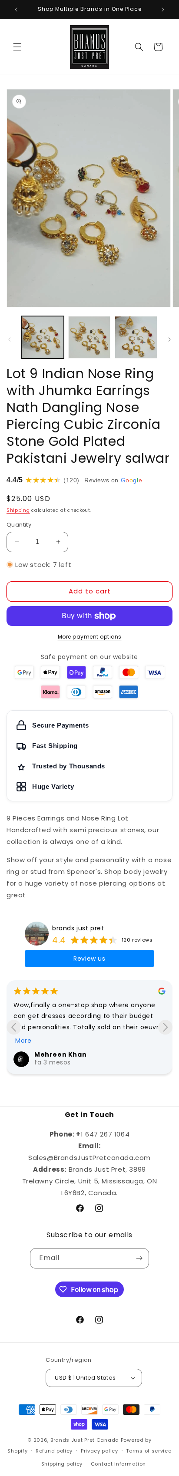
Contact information (118, 1463)
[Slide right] (169, 339)
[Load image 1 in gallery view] (42, 337)
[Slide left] (9, 339)
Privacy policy (99, 1450)
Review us (89, 958)
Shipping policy (62, 1463)
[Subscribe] (139, 1258)
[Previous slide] (14, 1027)
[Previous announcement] (16, 9)
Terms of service (148, 1450)
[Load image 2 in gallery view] (89, 337)
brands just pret (78, 928)
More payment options (90, 636)
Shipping (18, 510)
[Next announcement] (162, 9)
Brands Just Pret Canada (84, 1439)
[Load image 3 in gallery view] (136, 337)
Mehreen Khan (60, 1054)
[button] (17, 46)
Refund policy (54, 1450)
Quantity (19, 525)
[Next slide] (165, 1027)
